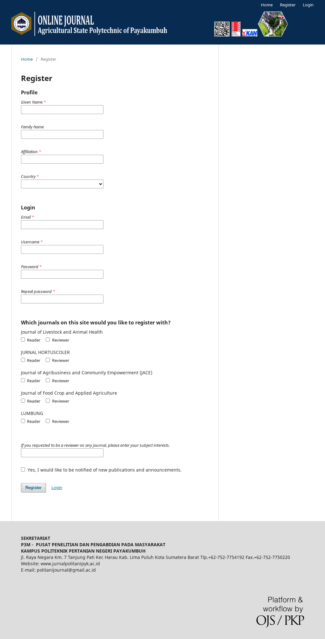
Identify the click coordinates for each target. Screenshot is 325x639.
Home (267, 5)
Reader (33, 340)
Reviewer (60, 340)
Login (308, 5)
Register (287, 5)
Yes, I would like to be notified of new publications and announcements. (104, 470)
